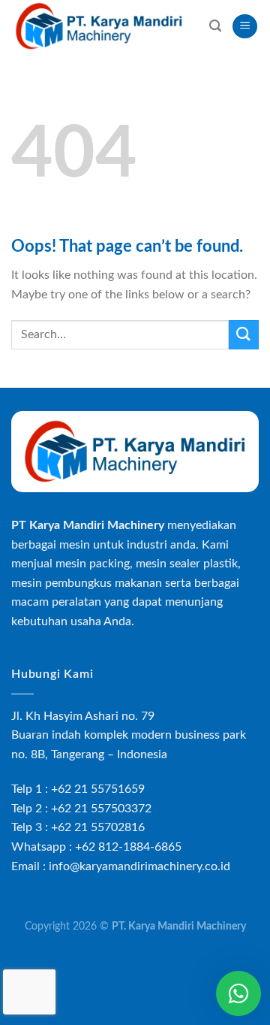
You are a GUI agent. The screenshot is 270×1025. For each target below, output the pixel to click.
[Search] (215, 26)
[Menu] (244, 26)
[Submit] (244, 334)
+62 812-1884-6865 (128, 847)
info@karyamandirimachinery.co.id (139, 866)
